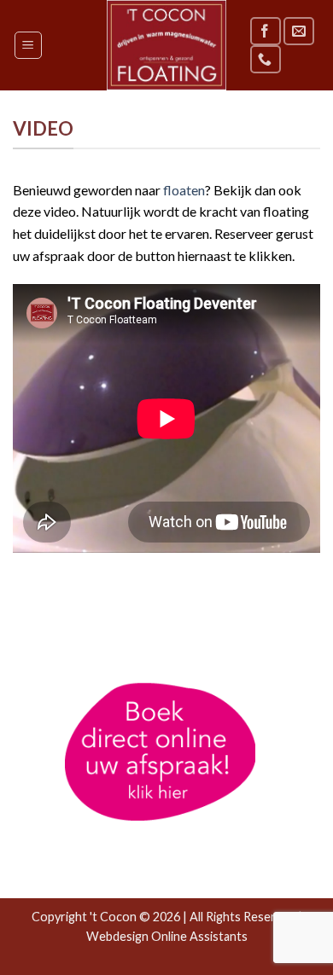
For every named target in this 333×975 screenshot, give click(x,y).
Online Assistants (199, 936)
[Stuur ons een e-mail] (298, 31)
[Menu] (29, 45)
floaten (184, 190)
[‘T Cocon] (166, 45)
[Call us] (265, 59)
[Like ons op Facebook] (265, 31)
